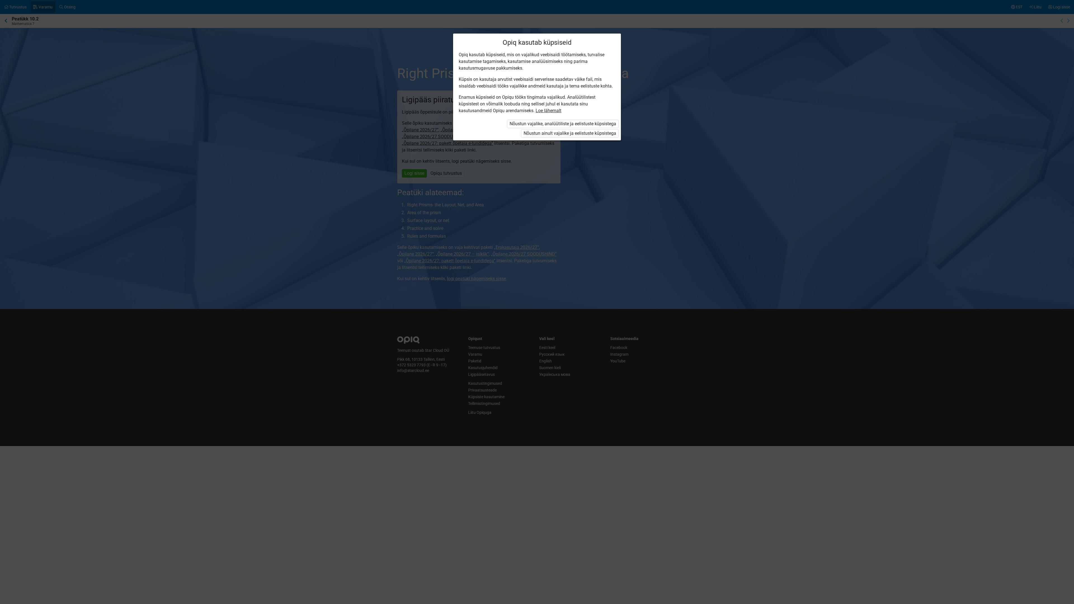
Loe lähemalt (548, 110)
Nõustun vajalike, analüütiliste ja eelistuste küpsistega (563, 123)
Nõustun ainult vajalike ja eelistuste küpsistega (570, 133)
